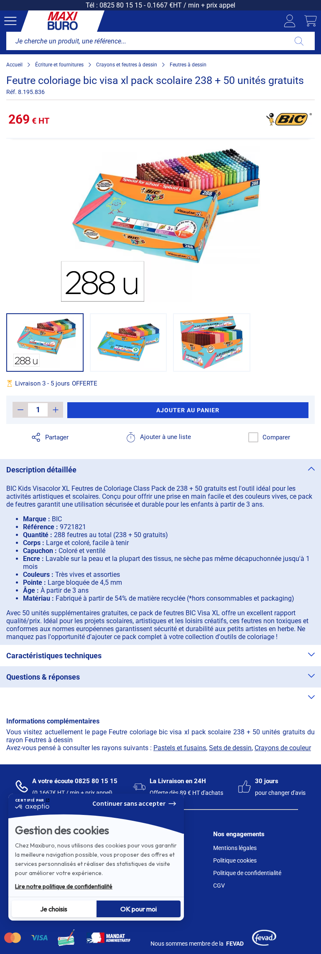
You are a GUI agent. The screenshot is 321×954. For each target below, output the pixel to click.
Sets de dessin (230, 748)
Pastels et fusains (179, 748)
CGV (219, 885)
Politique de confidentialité (247, 873)
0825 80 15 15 (120, 5)
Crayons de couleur (283, 748)
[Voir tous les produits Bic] (289, 119)
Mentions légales (235, 848)
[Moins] (20, 410)
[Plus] (55, 410)
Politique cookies (235, 860)
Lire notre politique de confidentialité (63, 886)
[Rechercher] (299, 41)
